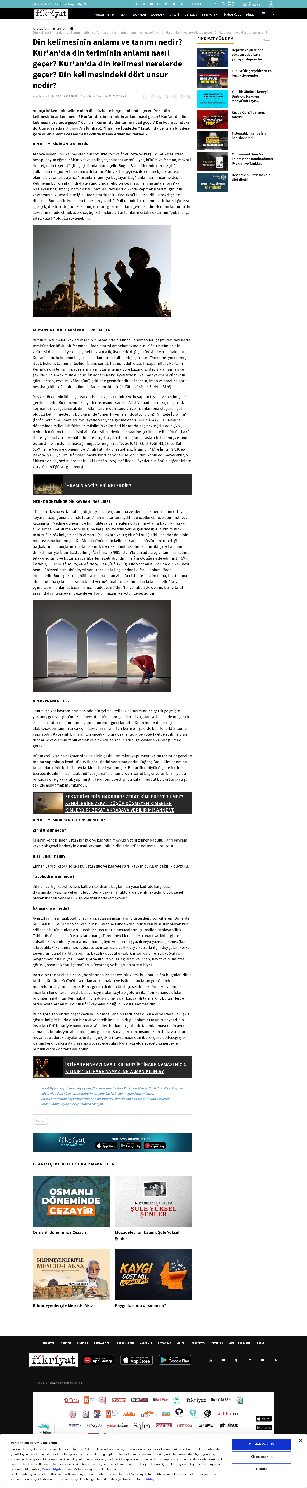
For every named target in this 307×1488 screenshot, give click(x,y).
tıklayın (97, 1104)
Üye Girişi (68, 4)
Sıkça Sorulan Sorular (45, 4)
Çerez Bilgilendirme (58, 1469)
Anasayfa (39, 28)
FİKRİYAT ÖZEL (231, 15)
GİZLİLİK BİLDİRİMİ (240, 1343)
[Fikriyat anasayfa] (72, 1142)
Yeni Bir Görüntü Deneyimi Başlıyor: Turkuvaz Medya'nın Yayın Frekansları (251, 96)
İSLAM (123, 15)
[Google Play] (130, 1145)
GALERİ (174, 15)
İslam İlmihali (63, 28)
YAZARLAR (139, 15)
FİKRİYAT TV (209, 15)
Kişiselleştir (259, 1456)
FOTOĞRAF (164, 1343)
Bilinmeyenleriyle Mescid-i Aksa (63, 1305)
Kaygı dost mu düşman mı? (140, 1305)
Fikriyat (52, 1383)
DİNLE (250, 15)
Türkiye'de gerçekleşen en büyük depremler (252, 73)
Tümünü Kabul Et (261, 1444)
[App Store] (106, 1145)
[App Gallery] (155, 1145)
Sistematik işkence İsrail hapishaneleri (250, 135)
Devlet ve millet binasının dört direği (251, 177)
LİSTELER (190, 15)
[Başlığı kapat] (300, 1440)
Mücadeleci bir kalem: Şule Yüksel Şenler (147, 1235)
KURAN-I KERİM (125, 1343)
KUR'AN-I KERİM (104, 15)
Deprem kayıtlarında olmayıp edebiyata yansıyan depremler (247, 55)
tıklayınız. (153, 1479)
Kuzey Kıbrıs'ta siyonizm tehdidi (250, 115)
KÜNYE (260, 1343)
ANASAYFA (48, 1343)
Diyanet (73, 128)
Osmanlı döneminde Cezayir (59, 1232)
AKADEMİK (157, 15)
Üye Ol (82, 4)
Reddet (261, 1468)
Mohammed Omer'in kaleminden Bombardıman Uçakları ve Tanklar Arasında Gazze (252, 159)
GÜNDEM (66, 1343)
